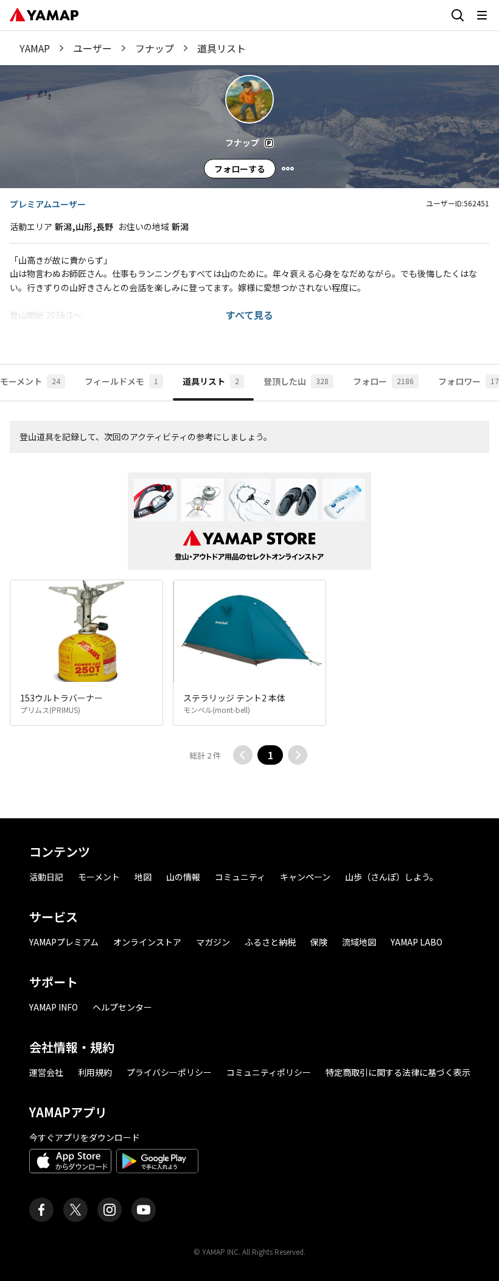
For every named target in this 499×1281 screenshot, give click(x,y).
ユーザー (92, 48)
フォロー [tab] (383, 381)
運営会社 (46, 1072)
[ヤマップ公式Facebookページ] (41, 1210)
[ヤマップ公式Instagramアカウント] (109, 1210)
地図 (143, 877)
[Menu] (288, 168)
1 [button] (270, 755)
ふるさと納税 (270, 942)
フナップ (154, 48)
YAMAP (34, 48)
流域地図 (359, 942)
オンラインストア (147, 942)
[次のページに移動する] (297, 755)
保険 (318, 942)
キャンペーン (305, 877)
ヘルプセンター (122, 1007)
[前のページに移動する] (243, 755)
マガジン (213, 942)
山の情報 (183, 877)
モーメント (99, 877)
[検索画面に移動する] (457, 15)
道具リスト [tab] (211, 381)
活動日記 (46, 877)
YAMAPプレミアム (64, 942)
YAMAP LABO (416, 942)
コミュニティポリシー (268, 1072)
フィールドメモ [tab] (121, 381)
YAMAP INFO (53, 1007)
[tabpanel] (249, 610)
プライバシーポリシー (169, 1072)
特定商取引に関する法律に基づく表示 (398, 1072)
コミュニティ (240, 877)
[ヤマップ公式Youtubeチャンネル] (143, 1210)
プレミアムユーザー (48, 204)
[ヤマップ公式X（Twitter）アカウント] (75, 1210)
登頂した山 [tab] (296, 381)
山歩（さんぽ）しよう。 (391, 877)
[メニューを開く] (482, 15)
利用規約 (95, 1072)
